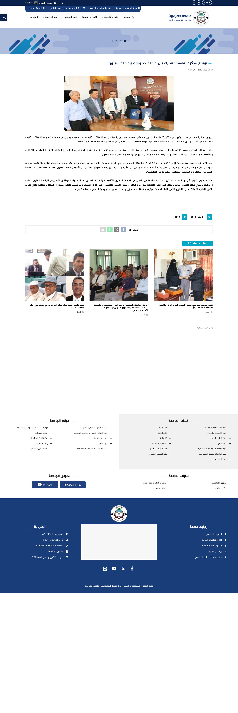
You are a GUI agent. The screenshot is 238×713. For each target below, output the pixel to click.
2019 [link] (177, 217)
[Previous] (189, 247)
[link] (3, 17)
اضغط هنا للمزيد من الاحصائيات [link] (119, 366)
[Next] (184, 247)
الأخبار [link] (207, 312)
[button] (61, 2)
